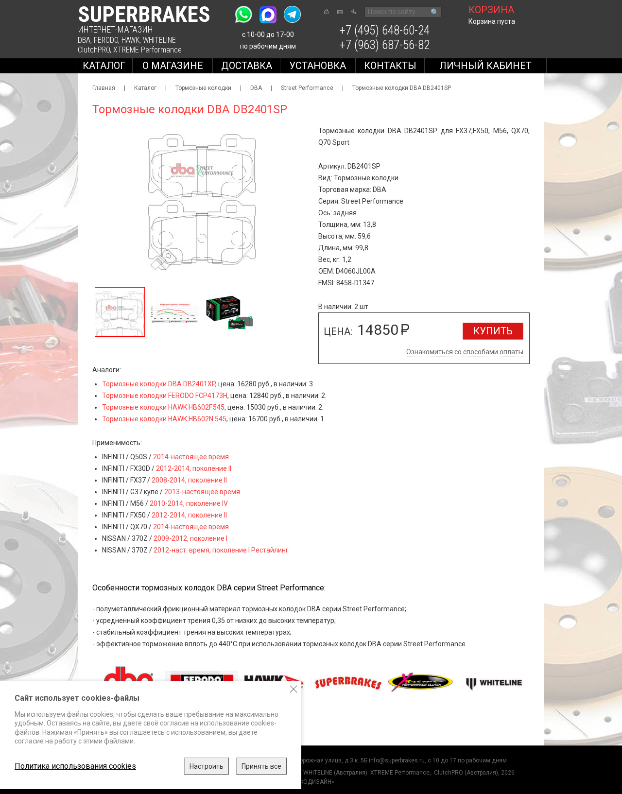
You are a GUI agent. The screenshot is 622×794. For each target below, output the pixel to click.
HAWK (130, 40)
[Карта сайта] (353, 11)
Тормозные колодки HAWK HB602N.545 (164, 419)
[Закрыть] (293, 689)
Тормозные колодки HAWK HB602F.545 (163, 407)
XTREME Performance (147, 49)
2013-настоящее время (202, 492)
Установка (317, 65)
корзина (491, 10)
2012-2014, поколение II (193, 468)
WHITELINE (159, 40)
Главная (103, 88)
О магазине (172, 65)
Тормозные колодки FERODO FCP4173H (164, 395)
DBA (84, 40)
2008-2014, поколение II (189, 480)
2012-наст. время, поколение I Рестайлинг (221, 550)
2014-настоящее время (191, 457)
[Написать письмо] (340, 12)
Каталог (104, 65)
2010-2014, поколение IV (189, 503)
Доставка (246, 65)
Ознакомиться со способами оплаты (464, 352)
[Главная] (326, 11)
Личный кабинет (485, 65)
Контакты (390, 65)
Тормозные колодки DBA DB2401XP (158, 384)
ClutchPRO (94, 49)
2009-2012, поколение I (190, 538)
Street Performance (307, 88)
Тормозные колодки (203, 88)
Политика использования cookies (75, 766)
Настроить (207, 766)
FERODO (106, 40)
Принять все (261, 766)
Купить (493, 331)
